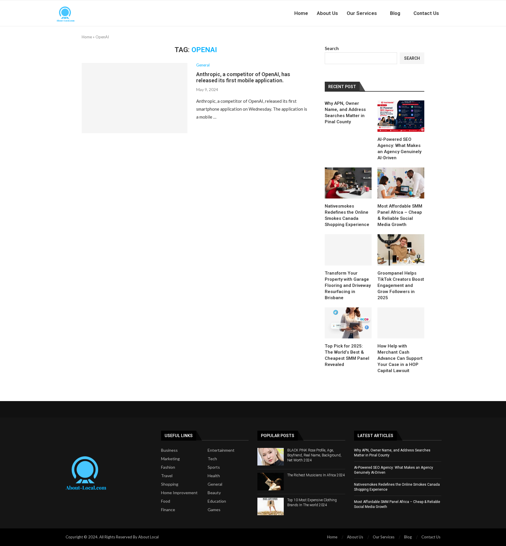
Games (214, 510)
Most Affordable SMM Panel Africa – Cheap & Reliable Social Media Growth (399, 215)
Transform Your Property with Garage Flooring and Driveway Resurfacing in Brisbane (348, 285)
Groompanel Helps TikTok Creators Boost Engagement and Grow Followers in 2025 (400, 285)
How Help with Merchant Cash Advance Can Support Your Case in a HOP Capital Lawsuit (400, 358)
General (215, 484)
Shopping (169, 484)
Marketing (170, 459)
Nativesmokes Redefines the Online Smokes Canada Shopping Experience (347, 215)
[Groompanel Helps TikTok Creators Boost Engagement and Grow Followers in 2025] (400, 250)
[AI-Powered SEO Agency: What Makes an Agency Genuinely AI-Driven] (400, 116)
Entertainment (221, 450)
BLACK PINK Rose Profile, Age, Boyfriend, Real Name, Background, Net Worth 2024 (314, 455)
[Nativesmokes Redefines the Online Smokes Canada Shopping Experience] (348, 183)
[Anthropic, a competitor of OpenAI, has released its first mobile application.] (134, 98)
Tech (212, 459)
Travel (166, 476)
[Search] (455, 13)
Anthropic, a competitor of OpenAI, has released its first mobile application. (243, 77)
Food (165, 501)
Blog (395, 13)
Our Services (362, 13)
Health (214, 476)
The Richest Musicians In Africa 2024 (316, 475)
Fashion (168, 467)
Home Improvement (179, 493)
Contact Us (426, 13)
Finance (168, 510)
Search (332, 48)
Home (301, 13)
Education (217, 501)
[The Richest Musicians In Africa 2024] (270, 481)
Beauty (214, 493)
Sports (214, 467)
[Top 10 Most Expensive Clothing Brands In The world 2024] (270, 506)
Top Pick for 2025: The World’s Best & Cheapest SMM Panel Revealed (347, 355)
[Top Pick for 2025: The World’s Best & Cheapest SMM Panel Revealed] (348, 323)
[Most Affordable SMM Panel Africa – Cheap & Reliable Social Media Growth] (400, 183)
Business (169, 450)
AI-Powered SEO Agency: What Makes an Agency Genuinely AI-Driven (399, 148)
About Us (327, 13)
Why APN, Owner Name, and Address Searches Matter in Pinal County (345, 112)
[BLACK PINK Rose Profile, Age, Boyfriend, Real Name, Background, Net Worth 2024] (270, 456)
